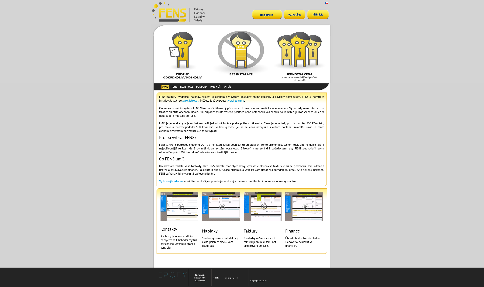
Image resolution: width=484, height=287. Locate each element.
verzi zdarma (236, 100)
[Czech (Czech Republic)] (326, 3)
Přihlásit (318, 14)
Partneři (215, 87)
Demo (294, 14)
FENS (174, 87)
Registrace (186, 87)
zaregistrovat (190, 100)
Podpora (201, 87)
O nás (227, 87)
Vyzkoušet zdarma (267, 14)
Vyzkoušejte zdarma (171, 181)
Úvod (165, 87)
